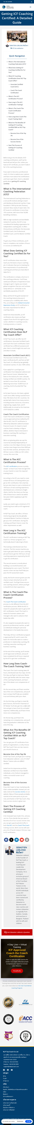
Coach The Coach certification (16, 602)
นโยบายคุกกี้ (6, 1105)
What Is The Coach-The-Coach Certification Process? (16, 110)
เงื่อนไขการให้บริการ (9, 1107)
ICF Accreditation (17, 48)
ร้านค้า (5, 1078)
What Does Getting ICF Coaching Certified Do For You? (16, 70)
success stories (20, 792)
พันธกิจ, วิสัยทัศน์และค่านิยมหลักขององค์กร (15, 1089)
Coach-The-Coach (23, 825)
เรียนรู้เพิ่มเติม (17, 971)
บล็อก (4, 1092)
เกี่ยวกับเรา (6, 1087)
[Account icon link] (31, 1)
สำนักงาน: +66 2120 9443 (10, 1062)
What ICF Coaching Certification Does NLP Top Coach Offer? (17, 78)
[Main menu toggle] (30, 7)
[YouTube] (12, 1070)
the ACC (9, 825)
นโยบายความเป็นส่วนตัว (10, 1103)
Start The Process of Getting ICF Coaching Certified (15, 147)
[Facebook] (4, 1070)
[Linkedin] (8, 1070)
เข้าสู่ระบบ (6, 1081)
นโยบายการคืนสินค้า (9, 1110)
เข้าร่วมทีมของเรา (8, 1096)
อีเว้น (4, 1076)
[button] (8, 2)
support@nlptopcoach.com (11, 1066)
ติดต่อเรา (5, 1094)
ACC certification (11, 466)
